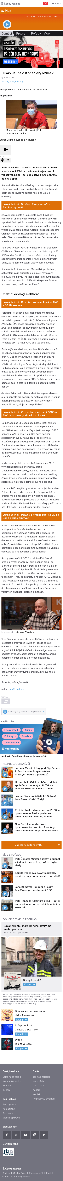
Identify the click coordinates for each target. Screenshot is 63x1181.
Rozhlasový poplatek (44, 1098)
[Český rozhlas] (10, 3)
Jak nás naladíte (41, 1076)
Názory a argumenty (12, 81)
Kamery (58, 16)
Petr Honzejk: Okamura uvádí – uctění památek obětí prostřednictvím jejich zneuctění (38, 904)
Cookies (6, 1173)
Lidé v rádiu (39, 1085)
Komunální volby (12, 1081)
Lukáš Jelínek (16, 689)
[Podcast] (2, 160)
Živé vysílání (10, 742)
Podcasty (8, 1113)
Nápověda (38, 1081)
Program (30, 16)
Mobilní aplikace (11, 1117)
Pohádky (8, 736)
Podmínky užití (36, 1173)
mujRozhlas (8, 721)
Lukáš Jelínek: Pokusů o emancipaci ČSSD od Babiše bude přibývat (31, 516)
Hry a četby (10, 730)
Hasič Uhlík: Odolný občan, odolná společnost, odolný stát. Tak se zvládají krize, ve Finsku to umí (36, 785)
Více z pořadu (12, 854)
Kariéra (36, 1090)
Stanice (7, 1085)
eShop (6, 1090)
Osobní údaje (19, 1173)
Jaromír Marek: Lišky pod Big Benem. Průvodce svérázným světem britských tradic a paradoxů (38, 771)
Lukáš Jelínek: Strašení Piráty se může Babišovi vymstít (26, 206)
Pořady (36, 33)
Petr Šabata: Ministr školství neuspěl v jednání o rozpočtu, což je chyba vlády (37, 862)
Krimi (27, 730)
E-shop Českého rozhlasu (20, 919)
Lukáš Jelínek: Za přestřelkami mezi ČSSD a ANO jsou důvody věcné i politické (30, 414)
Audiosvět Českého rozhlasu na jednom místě (23, 756)
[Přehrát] (5, 150)
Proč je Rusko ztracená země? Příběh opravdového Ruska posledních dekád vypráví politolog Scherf (38, 813)
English (49, 1173)
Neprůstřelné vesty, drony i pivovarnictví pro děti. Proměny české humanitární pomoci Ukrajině (36, 827)
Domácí (6, 33)
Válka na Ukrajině (12, 1076)
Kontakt (37, 1094)
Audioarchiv (44, 16)
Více (48, 33)
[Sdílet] (8, 160)
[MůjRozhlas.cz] (6, 96)
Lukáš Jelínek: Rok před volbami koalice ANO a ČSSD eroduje (30, 304)
